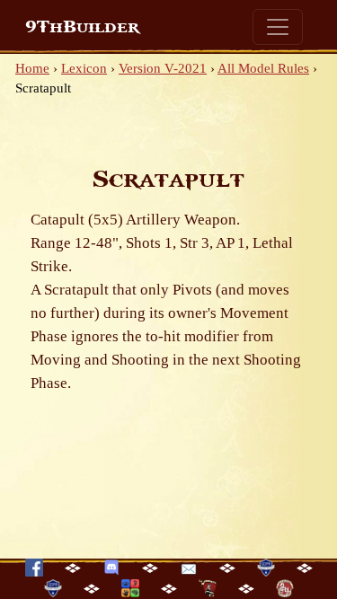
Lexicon (84, 68)
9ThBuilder (82, 27)
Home (32, 68)
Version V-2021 (163, 68)
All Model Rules (263, 68)
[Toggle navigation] (278, 27)
